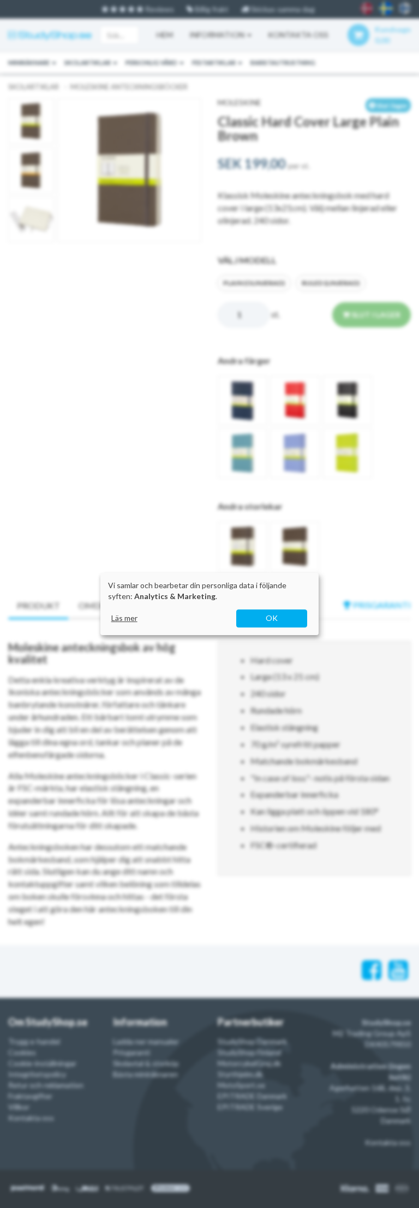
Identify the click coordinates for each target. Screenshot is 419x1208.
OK (272, 618)
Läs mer (124, 618)
